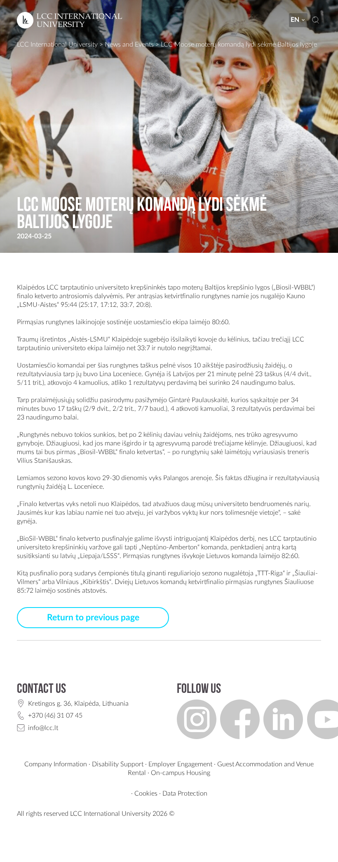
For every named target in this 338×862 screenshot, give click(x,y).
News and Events (129, 44)
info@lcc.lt (43, 728)
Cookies (145, 793)
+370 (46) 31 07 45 (55, 715)
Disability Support (117, 764)
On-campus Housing (180, 773)
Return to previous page (93, 617)
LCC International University (57, 44)
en (295, 19)
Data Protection (184, 793)
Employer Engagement (180, 764)
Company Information (55, 764)
